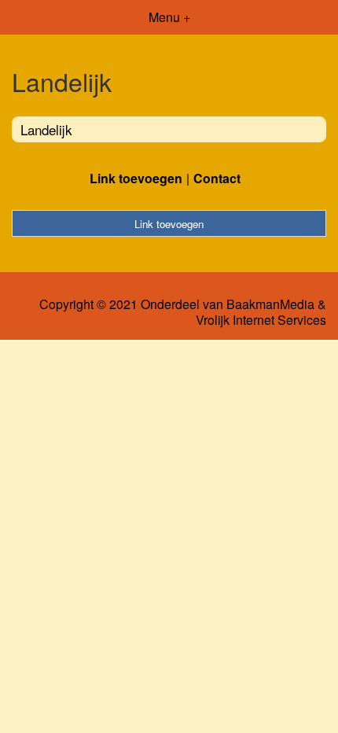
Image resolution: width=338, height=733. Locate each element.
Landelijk (46, 129)
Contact (217, 178)
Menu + (169, 17)
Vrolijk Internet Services (261, 320)
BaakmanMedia (270, 304)
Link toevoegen (136, 178)
